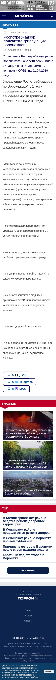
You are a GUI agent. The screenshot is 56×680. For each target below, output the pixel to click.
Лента (28, 610)
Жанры (28, 615)
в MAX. (19, 388)
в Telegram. (22, 381)
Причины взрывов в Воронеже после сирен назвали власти (27, 548)
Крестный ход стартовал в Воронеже (23, 556)
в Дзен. (19, 375)
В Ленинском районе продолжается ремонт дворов (26, 531)
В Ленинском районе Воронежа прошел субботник (27, 539)
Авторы (28, 621)
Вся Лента (28, 570)
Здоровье (10, 24)
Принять (49, 671)
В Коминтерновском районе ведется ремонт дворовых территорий (24, 521)
